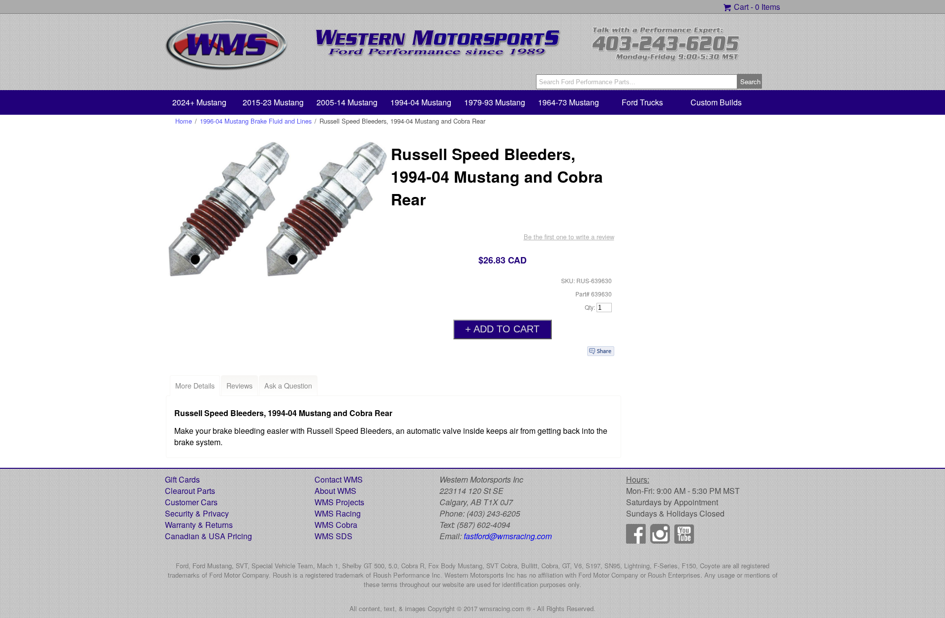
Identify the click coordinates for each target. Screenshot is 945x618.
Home (183, 121)
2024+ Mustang (199, 102)
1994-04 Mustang (420, 102)
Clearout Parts (190, 490)
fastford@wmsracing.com (508, 536)
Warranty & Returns (199, 524)
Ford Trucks (642, 102)
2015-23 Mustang (273, 102)
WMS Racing (338, 513)
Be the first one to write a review (569, 236)
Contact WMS (339, 479)
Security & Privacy (197, 513)
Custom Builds (716, 102)
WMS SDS (333, 536)
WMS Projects (339, 502)
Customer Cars (191, 502)
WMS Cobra (336, 524)
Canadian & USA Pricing (208, 536)
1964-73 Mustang (568, 102)
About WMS (335, 490)
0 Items (767, 6)
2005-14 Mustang (347, 102)
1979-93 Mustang (494, 102)
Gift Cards (182, 479)
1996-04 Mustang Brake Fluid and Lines (256, 121)
